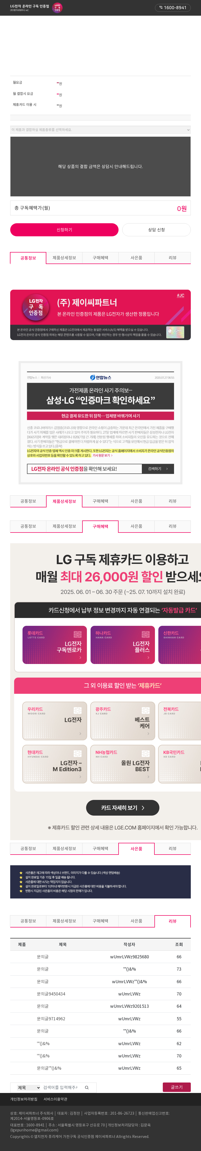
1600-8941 (173, 7)
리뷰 (173, 257)
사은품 (136, 257)
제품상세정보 (64, 257)
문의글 (43, 956)
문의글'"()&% (49, 1068)
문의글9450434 (51, 994)
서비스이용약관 (55, 1099)
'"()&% (43, 1043)
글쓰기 (177, 1087)
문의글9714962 (51, 1018)
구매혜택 (100, 257)
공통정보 (28, 258)
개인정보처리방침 (23, 1099)
